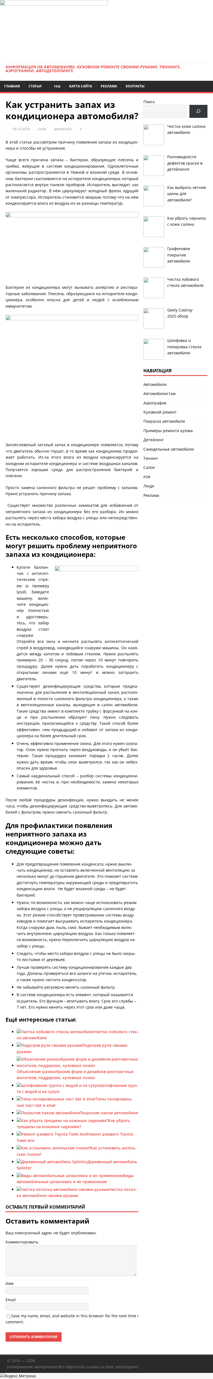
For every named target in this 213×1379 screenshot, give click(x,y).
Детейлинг (63, 128)
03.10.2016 (21, 128)
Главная (12, 86)
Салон (149, 467)
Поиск (149, 101)
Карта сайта (80, 86)
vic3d (41, 128)
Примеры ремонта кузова (168, 430)
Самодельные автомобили (168, 449)
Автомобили (155, 384)
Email (11, 1299)
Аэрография (154, 403)
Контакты (135, 86)
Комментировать (22, 1242)
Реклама (109, 86)
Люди (148, 486)
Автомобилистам (159, 393)
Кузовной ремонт (160, 412)
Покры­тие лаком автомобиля (109, 1112)
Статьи (35, 86)
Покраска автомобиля (164, 421)
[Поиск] (198, 111)
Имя (10, 1283)
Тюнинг (150, 458)
